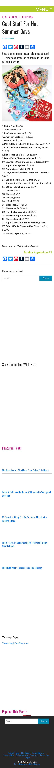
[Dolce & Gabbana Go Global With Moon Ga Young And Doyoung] (27, 482)
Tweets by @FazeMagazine (15, 643)
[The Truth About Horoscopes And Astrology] (27, 558)
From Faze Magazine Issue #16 (38, 252)
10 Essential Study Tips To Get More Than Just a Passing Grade (24, 518)
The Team (25, 753)
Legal (27, 757)
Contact (34, 755)
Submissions (22, 755)
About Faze (13, 753)
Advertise (44, 755)
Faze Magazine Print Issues (27, 764)
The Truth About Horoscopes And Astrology (22, 567)
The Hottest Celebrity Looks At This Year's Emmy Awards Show (24, 544)
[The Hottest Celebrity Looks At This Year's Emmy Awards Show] (27, 532)
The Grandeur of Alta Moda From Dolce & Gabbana (25, 470)
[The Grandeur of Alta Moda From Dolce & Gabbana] (27, 460)
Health (16, 17)
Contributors (38, 753)
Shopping (27, 17)
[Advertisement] (27, 332)
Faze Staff (9, 38)
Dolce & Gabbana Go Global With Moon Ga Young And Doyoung (26, 493)
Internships (8, 755)
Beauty (6, 17)
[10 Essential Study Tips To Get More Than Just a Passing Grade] (27, 507)
